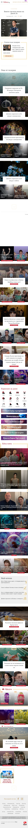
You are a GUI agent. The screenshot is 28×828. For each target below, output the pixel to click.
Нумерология (25, 2)
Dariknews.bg (7, 805)
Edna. (6, 2)
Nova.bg (24, 803)
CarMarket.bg (15, 809)
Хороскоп (19, 2)
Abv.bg (3, 803)
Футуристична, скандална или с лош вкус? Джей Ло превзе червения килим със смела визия (13, 49)
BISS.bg (21, 809)
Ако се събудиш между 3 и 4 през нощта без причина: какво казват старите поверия (12, 593)
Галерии (14, 8)
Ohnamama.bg (10, 803)
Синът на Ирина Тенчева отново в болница (12, 587)
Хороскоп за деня (9, 389)
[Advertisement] (14, 229)
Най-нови (15, 2)
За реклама (18, 811)
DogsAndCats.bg (7, 807)
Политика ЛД (10, 811)
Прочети (8, 56)
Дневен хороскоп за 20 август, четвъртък (12, 598)
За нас (3, 811)
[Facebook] (18, 798)
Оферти (8, 689)
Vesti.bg (18, 803)
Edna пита (7, 443)
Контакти (17, 813)
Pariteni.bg (7, 809)
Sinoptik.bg (21, 805)
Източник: (12, 37)
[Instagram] (22, 798)
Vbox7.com (14, 805)
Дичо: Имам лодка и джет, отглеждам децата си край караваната (13, 581)
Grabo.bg (23, 807)
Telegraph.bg (16, 807)
